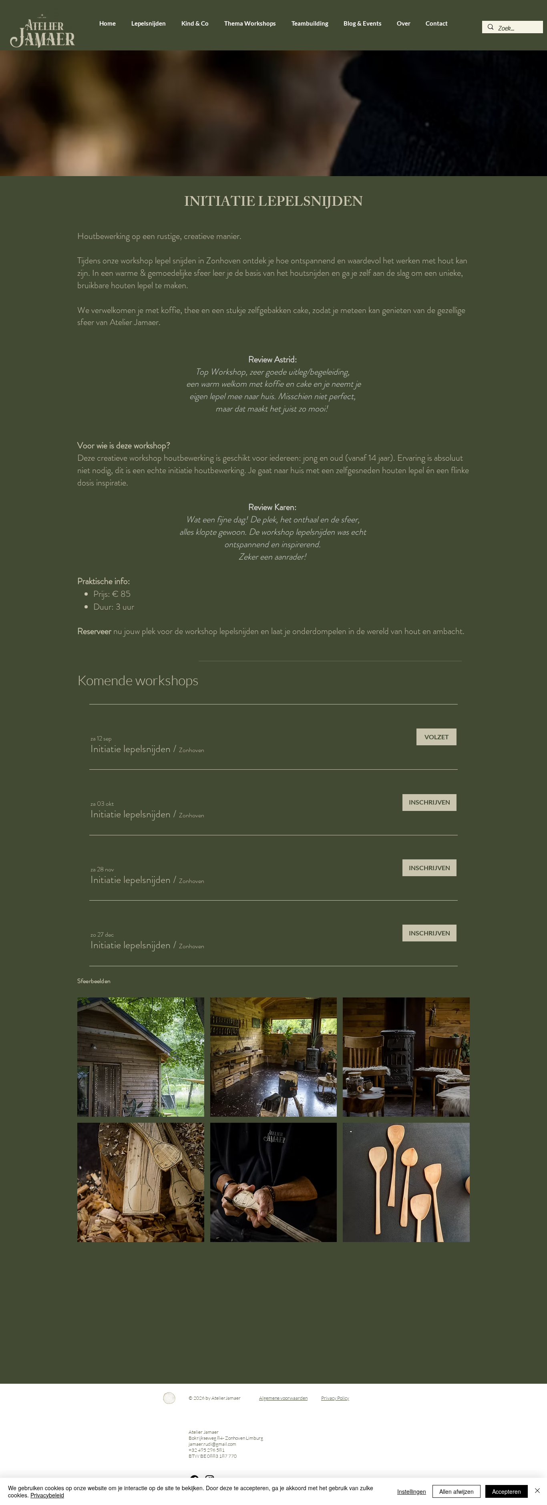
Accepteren (506, 1491)
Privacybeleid (47, 1495)
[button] (130, 749)
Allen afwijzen (456, 1491)
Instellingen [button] (411, 1491)
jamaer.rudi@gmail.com (212, 1444)
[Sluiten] (537, 1491)
